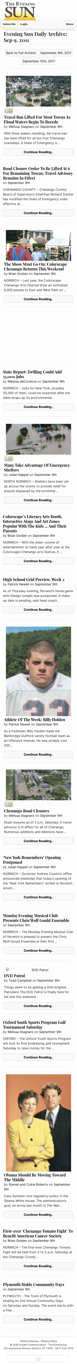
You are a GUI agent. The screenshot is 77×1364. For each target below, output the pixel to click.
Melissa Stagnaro (21, 127)
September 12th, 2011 (39, 61)
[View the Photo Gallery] (8, 110)
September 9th (51, 127)
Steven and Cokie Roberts (28, 1184)
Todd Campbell (20, 980)
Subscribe (9, 24)
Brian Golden (18, 274)
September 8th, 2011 (55, 53)
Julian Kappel (19, 475)
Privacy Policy (49, 1341)
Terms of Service (29, 1341)
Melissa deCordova (22, 381)
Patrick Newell (18, 584)
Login (24, 24)
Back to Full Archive (21, 53)
